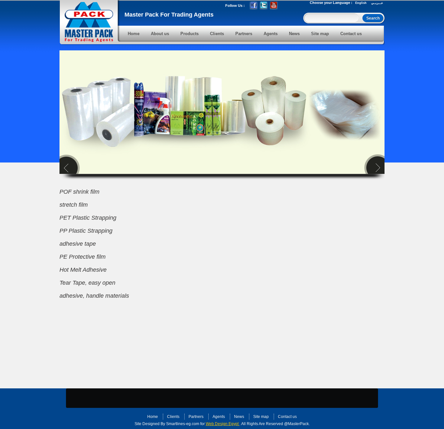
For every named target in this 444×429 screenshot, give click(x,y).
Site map (320, 33)
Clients (217, 33)
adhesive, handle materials (94, 295)
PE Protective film (82, 257)
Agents (271, 33)
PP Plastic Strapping (85, 231)
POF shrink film (79, 191)
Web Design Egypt (223, 424)
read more (179, 397)
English (361, 3)
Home (133, 33)
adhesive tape (77, 243)
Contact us (351, 33)
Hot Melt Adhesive (83, 269)
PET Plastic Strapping (87, 217)
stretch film (73, 205)
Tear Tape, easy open (87, 283)
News (294, 33)
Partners (243, 33)
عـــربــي (377, 3)
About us (160, 33)
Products (189, 33)
